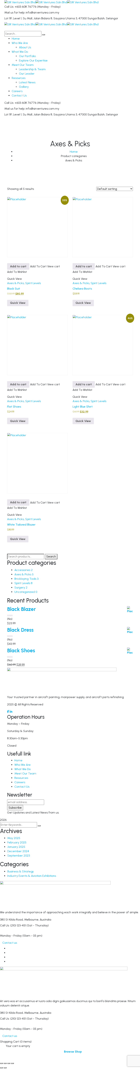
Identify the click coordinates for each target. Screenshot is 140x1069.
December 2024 (18, 851)
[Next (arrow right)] (5, 1067)
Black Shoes (21, 651)
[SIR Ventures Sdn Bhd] (20, 2)
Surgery (20, 587)
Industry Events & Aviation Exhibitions (31, 876)
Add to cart (18, 266)
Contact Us (21, 786)
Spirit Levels (33, 283)
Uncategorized (25, 592)
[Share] (8, 1063)
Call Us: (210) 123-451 (13, 925)
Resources (21, 778)
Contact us (9, 942)
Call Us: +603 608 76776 (20, 6)
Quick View (18, 303)
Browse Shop (73, 1051)
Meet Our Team (25, 773)
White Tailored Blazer (21, 524)
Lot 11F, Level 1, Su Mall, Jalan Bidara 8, (28, 18)
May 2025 (13, 838)
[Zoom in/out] (1, 1063)
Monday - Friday (11, 935)
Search (51, 556)
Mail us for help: (14, 12)
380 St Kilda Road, (12, 919)
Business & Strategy (20, 871)
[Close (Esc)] (12, 1063)
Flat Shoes (14, 406)
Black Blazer (21, 609)
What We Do (22, 769)
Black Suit (13, 288)
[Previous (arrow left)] (1, 1067)
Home (74, 151)
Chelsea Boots (82, 288)
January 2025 (16, 847)
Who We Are (22, 764)
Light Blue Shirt (83, 406)
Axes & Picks (15, 283)
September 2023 (18, 855)
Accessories (23, 570)
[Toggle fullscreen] (5, 1063)
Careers (19, 782)
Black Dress (20, 630)
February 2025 (16, 842)
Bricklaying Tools (26, 578)
